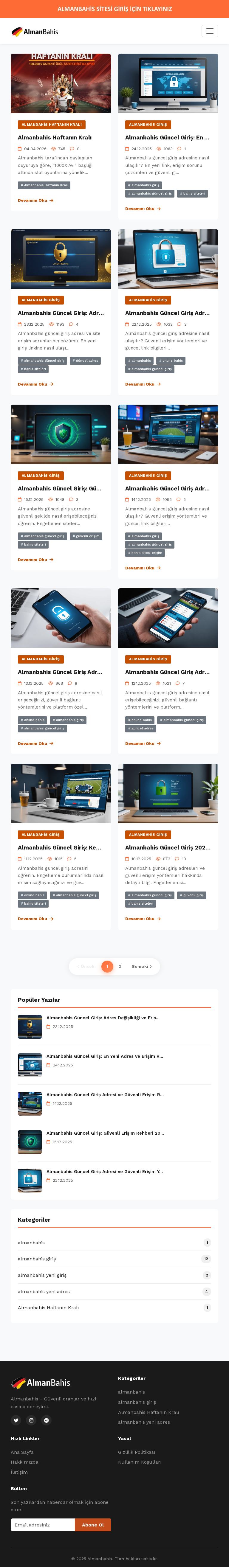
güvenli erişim (87, 536)
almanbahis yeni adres (144, 1422)
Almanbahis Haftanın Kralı (52, 124)
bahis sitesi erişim (146, 553)
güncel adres (86, 361)
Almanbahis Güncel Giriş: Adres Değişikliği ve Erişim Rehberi (102, 313)
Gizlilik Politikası (136, 1452)
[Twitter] (16, 1420)
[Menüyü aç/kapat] (210, 31)
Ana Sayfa (22, 1452)
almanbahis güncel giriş (151, 193)
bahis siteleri (193, 193)
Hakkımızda (24, 1462)
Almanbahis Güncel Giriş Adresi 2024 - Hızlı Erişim (88, 672)
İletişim (19, 1472)
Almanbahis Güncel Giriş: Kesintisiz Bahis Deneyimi (89, 847)
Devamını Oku (32, 200)
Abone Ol (93, 1525)
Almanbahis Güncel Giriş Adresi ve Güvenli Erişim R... (105, 1094)
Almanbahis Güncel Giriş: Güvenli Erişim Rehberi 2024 (93, 488)
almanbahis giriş (148, 124)
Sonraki (140, 966)
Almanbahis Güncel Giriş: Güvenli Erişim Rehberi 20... (105, 1133)
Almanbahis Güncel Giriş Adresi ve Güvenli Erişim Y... (105, 1171)
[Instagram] (31, 1420)
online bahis (172, 361)
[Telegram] (46, 1420)
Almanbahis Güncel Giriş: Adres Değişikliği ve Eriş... (103, 1018)
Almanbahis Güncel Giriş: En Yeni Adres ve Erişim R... (105, 1056)
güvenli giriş (193, 895)
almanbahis (140, 361)
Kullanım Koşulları (140, 1462)
